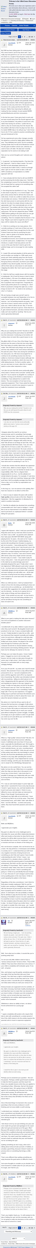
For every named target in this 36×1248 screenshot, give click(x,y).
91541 (33, 1028)
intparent (13, 393)
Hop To (4, 1227)
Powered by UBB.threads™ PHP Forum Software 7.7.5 (18, 1247)
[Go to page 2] (34, 36)
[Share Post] (28, 40)
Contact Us (4, 1243)
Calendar (14, 25)
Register (26, 19)
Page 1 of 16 (12, 36)
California (27, 925)
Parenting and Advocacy (17, 20)
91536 (33, 608)
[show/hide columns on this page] (34, 25)
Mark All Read (13, 1242)
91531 (33, 40)
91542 (33, 1174)
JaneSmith (12, 320)
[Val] (3, 924)
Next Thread (26, 30)
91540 (33, 917)
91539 (33, 813)
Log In (33, 19)
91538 (33, 727)
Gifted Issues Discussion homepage (10, 19)
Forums (5, 20)
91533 (33, 320)
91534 (33, 393)
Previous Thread (9, 30)
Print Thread (5, 33)
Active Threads (23, 25)
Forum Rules (4, 1242)
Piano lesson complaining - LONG (12, 40)
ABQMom (13, 1174)
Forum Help (11, 1243)
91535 (33, 520)
